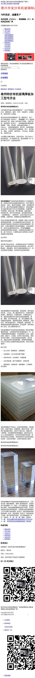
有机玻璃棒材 (8, 37)
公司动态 (7, 44)
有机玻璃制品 (8, 41)
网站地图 (16, 3)
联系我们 (10, 3)
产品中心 (7, 33)
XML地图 (6, 616)
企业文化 (7, 48)
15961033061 (8, 627)
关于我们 (4, 3)
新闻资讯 (7, 42)
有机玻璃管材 (8, 39)
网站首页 (7, 29)
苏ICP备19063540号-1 (21, 614)
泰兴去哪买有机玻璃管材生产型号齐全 (19, 519)
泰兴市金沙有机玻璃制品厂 (23, 612)
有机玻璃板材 (8, 35)
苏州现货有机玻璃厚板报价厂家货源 (19, 521)
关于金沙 (7, 31)
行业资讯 (7, 46)
